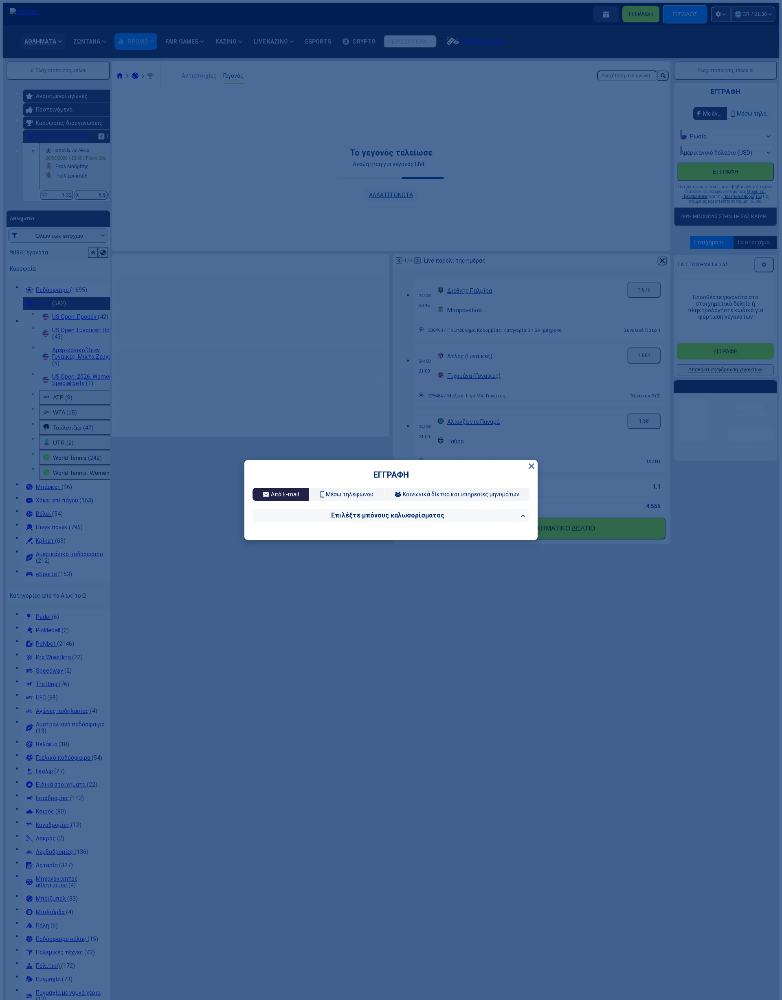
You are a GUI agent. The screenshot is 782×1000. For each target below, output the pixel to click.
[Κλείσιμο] (531, 357)
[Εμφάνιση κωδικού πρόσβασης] (520, 571)
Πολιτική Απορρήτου (349, 626)
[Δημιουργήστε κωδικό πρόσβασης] (503, 571)
